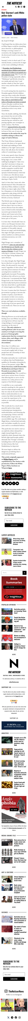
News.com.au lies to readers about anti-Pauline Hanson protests (20, 843)
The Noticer (14, 3)
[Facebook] (19, 7)
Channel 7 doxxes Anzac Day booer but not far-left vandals (20, 860)
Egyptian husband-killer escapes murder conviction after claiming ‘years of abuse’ (19, 563)
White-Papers (8, 459)
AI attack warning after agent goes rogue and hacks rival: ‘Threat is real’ (20, 764)
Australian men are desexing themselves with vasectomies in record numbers (20, 919)
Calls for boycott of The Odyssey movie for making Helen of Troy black (20, 899)
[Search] (24, 573)
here (10, 468)
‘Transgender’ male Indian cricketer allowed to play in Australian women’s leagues (19, 552)
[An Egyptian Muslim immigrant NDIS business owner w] (20, 1005)
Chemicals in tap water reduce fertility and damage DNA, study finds (20, 941)
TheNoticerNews (16, 991)
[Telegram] (24, 7)
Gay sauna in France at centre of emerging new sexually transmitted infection (20, 930)
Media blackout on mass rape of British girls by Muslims (20, 852)
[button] (3, 6)
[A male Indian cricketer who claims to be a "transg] (7, 1005)
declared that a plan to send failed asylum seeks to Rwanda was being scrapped (14, 100)
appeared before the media (16, 127)
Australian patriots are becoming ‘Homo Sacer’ (20, 611)
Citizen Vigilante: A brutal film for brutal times (19, 879)
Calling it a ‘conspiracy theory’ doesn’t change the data (19, 647)
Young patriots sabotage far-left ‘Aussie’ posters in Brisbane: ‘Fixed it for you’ (19, 753)
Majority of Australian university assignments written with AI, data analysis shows (20, 774)
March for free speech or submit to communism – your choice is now (20, 629)
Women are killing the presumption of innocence (20, 637)
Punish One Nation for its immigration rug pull (19, 619)
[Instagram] (21, 7)
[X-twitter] (16, 7)
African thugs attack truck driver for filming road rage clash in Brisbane (19, 541)
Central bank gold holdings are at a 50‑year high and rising (19, 785)
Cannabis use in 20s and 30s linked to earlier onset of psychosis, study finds (20, 741)
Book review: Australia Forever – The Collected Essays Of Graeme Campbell (20, 889)
